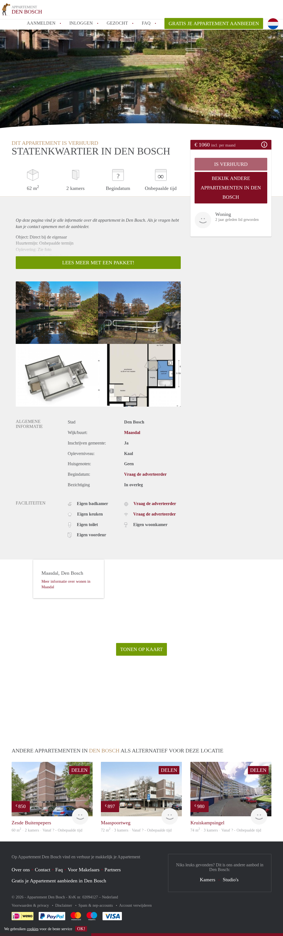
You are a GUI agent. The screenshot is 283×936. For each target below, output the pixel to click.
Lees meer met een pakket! (98, 262)
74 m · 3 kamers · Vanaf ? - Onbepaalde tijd (225, 830)
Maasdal (132, 432)
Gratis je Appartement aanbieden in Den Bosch (59, 880)
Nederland (110, 897)
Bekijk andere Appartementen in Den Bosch (231, 188)
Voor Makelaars (83, 869)
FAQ (146, 23)
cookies (32, 929)
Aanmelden (41, 23)
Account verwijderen (135, 905)
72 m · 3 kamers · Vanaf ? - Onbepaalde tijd (136, 830)
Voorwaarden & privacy (31, 905)
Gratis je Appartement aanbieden (214, 23)
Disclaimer (64, 905)
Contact (42, 869)
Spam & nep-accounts (96, 905)
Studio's (231, 879)
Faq (59, 869)
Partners (112, 869)
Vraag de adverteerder (145, 474)
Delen (79, 770)
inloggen (81, 23)
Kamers (207, 879)
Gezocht (117, 23)
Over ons (21, 869)
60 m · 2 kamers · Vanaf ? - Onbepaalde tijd (47, 830)
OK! (81, 928)
